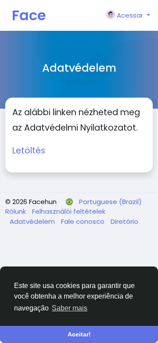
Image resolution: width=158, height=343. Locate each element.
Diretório (124, 221)
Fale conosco (83, 221)
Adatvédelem (33, 221)
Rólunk (16, 211)
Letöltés (28, 151)
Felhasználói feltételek (68, 211)
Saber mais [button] (69, 308)
